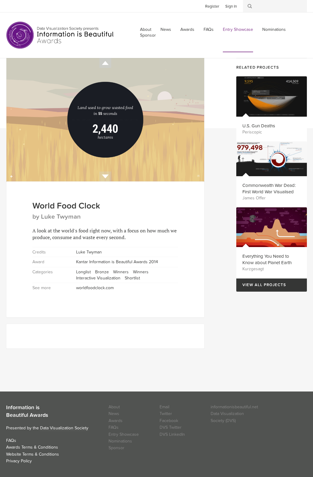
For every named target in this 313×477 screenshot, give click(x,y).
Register (212, 6)
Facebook (20, 5)
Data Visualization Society (64, 428)
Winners (121, 272)
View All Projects (261, 285)
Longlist (83, 272)
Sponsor (148, 35)
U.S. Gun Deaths (258, 126)
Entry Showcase (238, 29)
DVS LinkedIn (172, 434)
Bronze (102, 272)
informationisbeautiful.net (234, 407)
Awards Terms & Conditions (32, 447)
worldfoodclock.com (95, 287)
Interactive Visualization (98, 278)
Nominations (274, 29)
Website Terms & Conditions (32, 454)
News (165, 29)
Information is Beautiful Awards (60, 35)
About (114, 407)
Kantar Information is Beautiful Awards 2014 (117, 261)
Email (164, 407)
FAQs (209, 29)
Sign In (231, 6)
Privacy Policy (19, 461)
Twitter (10, 5)
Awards (187, 29)
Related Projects (257, 67)
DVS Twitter (171, 427)
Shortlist (132, 278)
